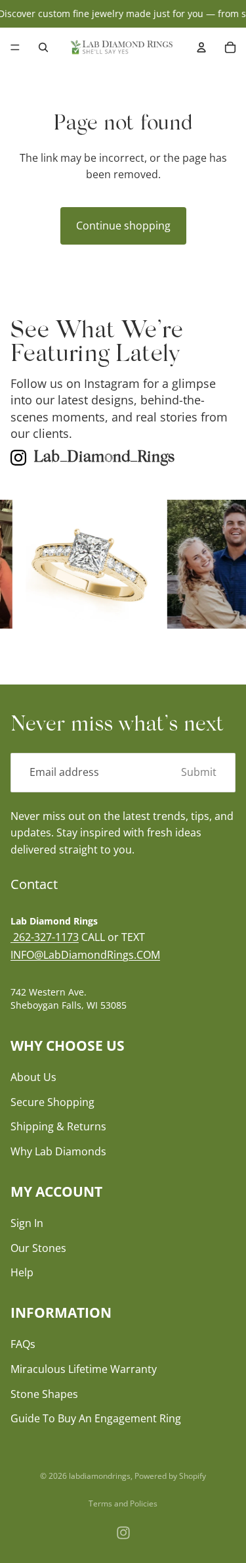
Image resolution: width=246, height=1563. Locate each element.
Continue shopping (123, 225)
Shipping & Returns (58, 1126)
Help (21, 1272)
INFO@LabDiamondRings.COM (85, 955)
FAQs (22, 1344)
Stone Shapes (44, 1393)
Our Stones (38, 1247)
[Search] (43, 47)
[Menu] (15, 48)
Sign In (26, 1223)
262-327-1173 (44, 936)
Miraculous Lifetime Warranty (83, 1369)
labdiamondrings (100, 1475)
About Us (33, 1077)
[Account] (201, 47)
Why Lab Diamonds (58, 1151)
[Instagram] (123, 1533)
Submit (198, 772)
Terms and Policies (123, 1503)
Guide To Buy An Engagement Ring (95, 1418)
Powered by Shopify (170, 1475)
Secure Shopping (52, 1101)
